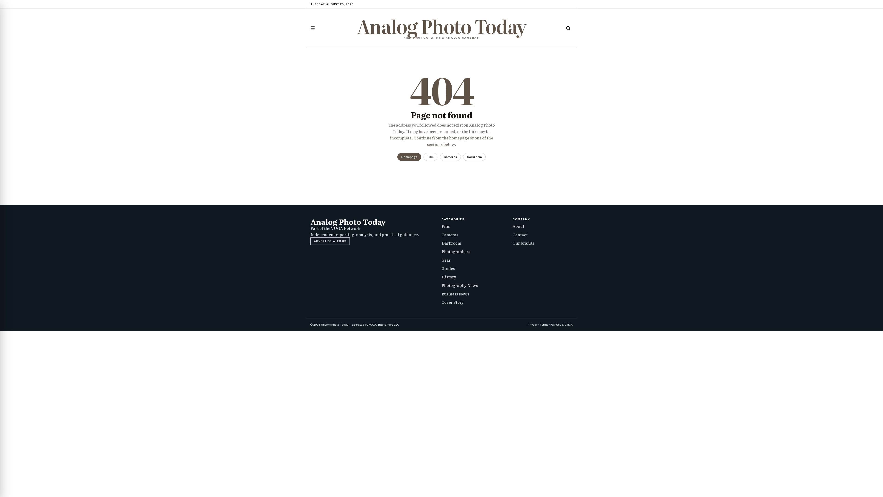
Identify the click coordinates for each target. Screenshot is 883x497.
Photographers (456, 251)
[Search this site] (568, 28)
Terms (544, 324)
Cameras (450, 157)
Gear (446, 260)
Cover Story (453, 302)
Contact (520, 234)
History (449, 277)
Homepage (409, 157)
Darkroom (474, 157)
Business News (455, 294)
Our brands (523, 243)
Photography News (460, 285)
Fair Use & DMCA (561, 324)
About (518, 226)
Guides (448, 268)
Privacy (533, 324)
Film (430, 157)
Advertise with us (330, 241)
